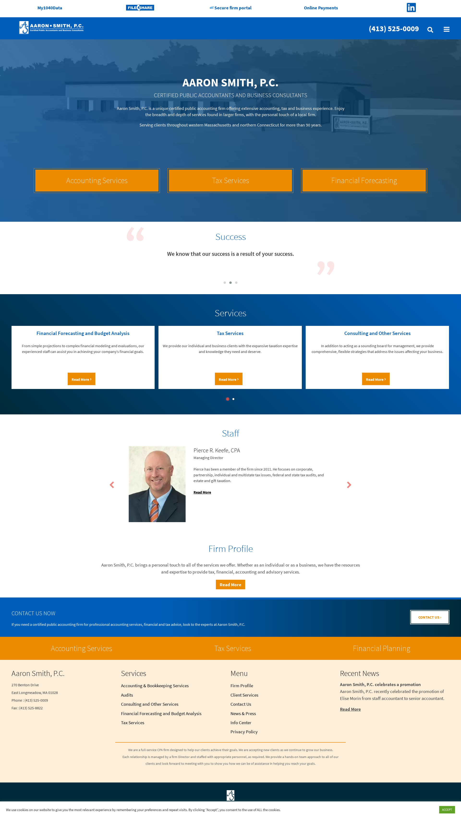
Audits (127, 695)
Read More (16, 378)
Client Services (244, 695)
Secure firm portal (232, 8)
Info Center (240, 722)
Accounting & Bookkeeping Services (155, 685)
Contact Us (240, 704)
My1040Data (49, 8)
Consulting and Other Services (149, 704)
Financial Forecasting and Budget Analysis (161, 713)
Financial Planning (381, 648)
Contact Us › (429, 617)
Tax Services (230, 180)
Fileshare (140, 8)
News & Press (243, 713)
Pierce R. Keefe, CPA (217, 450)
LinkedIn (411, 8)
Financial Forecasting (364, 180)
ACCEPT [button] (447, 810)
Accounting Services (96, 180)
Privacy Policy (244, 731)
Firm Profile (241, 685)
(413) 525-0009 (394, 28)
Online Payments (321, 8)
